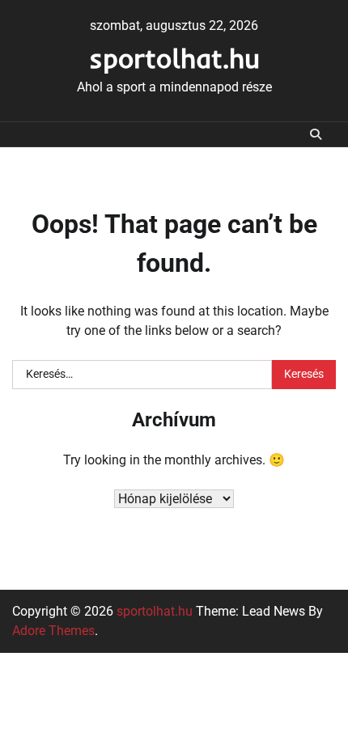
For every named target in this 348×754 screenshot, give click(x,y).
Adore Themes (53, 630)
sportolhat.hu (174, 57)
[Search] (315, 134)
